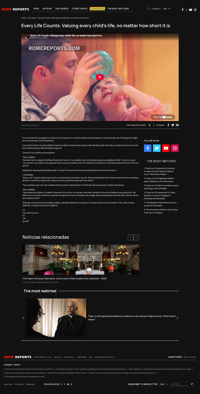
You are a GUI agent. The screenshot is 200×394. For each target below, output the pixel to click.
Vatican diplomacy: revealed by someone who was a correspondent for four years (159, 369)
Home (23, 18)
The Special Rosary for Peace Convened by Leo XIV (24, 376)
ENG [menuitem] (165, 9)
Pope (36, 8)
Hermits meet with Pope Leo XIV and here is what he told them (29, 369)
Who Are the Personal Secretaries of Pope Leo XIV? (67, 373)
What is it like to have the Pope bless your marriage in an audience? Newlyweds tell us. (122, 373)
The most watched (118, 8)
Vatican (47, 8)
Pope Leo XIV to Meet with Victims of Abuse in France (25, 373)
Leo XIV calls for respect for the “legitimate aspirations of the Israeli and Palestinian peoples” (90, 369)
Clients (156, 8)
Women (45, 282)
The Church (61, 8)
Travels (39, 282)
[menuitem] (166, 8)
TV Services (97, 8)
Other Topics (79, 8)
